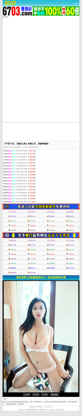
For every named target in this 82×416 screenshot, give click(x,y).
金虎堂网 (13, 259)
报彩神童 (32, 272)
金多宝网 (71, 249)
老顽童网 (52, 249)
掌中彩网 (71, 254)
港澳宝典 (13, 249)
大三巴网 (32, 259)
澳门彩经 (32, 245)
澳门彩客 (52, 240)
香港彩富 (71, 230)
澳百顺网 (52, 268)
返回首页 (76, 3)
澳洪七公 (32, 268)
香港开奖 (71, 225)
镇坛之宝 (13, 221)
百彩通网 (52, 259)
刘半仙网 (32, 254)
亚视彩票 (32, 225)
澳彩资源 (13, 240)
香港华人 (71, 221)
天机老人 (71, 263)
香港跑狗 (71, 212)
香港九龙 (32, 221)
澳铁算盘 (13, 272)
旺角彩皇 (13, 216)
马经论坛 (13, 263)
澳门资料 (13, 245)
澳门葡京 (52, 245)
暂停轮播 (54, 394)
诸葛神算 (13, 254)
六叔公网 (32, 230)
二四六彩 (52, 225)
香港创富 (13, 230)
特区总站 (52, 212)
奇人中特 (71, 268)
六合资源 (13, 212)
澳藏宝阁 (13, 268)
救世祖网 (52, 254)
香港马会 (32, 216)
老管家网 (32, 249)
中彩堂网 (52, 263)
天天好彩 (52, 230)
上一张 (27, 394)
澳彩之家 (32, 240)
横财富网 (71, 259)
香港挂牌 (32, 212)
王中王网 (71, 240)
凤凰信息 (71, 216)
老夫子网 (32, 263)
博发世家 (52, 216)
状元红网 (71, 245)
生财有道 (13, 225)
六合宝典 (52, 221)
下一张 (36, 394)
